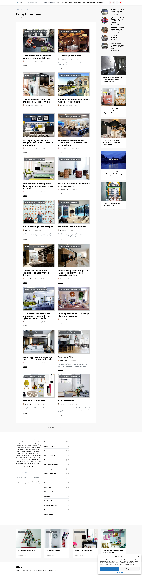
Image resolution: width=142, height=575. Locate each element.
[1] (104, 12)
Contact (54, 570)
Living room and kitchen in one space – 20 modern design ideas (38, 358)
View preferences (130, 569)
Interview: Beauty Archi (34, 400)
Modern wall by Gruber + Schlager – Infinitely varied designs (36, 272)
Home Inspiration (66, 400)
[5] (104, 46)
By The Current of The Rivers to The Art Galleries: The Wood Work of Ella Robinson (118, 20)
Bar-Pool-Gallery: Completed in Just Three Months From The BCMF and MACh (118, 46)
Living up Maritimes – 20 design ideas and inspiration (73, 314)
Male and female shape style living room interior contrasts (37, 100)
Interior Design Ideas (49, 2)
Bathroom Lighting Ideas (50, 446)
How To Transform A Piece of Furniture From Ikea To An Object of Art (113, 111)
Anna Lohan (28, 61)
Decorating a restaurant (69, 55)
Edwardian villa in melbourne (72, 226)
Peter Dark (62, 105)
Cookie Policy (119, 572)
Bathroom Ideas (48, 442)
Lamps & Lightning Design (88, 2)
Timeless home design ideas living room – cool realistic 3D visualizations (72, 142)
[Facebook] (117, 2)
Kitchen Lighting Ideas (49, 492)
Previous (52, 427)
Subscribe (36, 477)
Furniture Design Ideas (62, 2)
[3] (104, 30)
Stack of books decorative (83, 550)
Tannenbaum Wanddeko (26, 550)
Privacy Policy (47, 570)
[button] (139, 556)
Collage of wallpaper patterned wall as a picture (113, 551)
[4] (104, 38)
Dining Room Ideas (49, 460)
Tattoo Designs (47, 510)
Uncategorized (48, 519)
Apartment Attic (65, 356)
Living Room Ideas (29, 34)
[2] (104, 20)
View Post (25, 65)
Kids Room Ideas (48, 482)
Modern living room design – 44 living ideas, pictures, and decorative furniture (73, 272)
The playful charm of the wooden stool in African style (74, 184)
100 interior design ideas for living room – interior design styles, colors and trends (36, 316)
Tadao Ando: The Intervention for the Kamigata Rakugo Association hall (113, 79)
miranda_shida (28, 279)
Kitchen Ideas (74, 202)
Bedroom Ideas (48, 451)
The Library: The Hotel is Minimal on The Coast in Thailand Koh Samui (117, 11)
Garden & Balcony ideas (75, 2)
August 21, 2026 (115, 33)
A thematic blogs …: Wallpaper (38, 226)
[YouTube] (120, 2)
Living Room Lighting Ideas (50, 505)
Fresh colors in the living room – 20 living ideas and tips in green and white (38, 186)
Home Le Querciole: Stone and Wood (118, 36)
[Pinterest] (110, 2)
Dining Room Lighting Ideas (51, 464)
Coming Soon (99, 2)
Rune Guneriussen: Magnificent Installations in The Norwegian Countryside (113, 174)
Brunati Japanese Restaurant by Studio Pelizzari (112, 204)
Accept (109, 569)
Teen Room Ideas (48, 514)
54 (60, 427)
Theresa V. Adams (29, 148)
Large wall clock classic (53, 550)
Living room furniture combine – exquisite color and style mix (38, 56)
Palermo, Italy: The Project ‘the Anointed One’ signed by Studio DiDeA (113, 142)
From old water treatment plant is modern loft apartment (74, 100)
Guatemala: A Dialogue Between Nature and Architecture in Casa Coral (118, 29)
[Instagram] (113, 2)
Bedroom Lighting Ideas (50, 455)
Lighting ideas (47, 496)
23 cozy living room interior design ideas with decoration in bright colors (38, 142)
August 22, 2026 (115, 15)
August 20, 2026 (115, 50)
